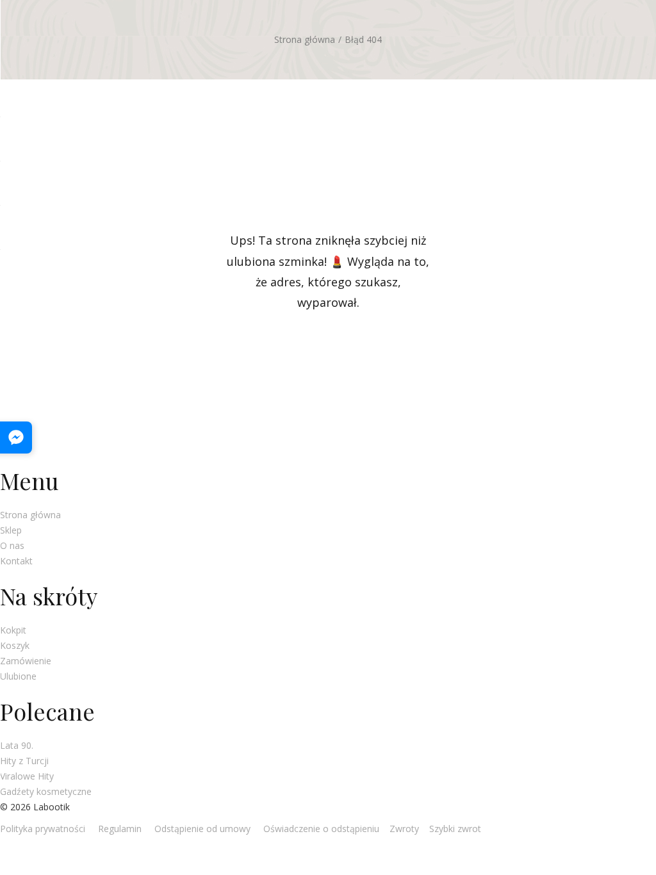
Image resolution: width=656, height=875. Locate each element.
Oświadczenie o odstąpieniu (320, 828)
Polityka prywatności (42, 828)
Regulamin (120, 828)
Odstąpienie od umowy (202, 828)
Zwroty (404, 828)
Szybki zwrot (455, 828)
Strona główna (304, 39)
